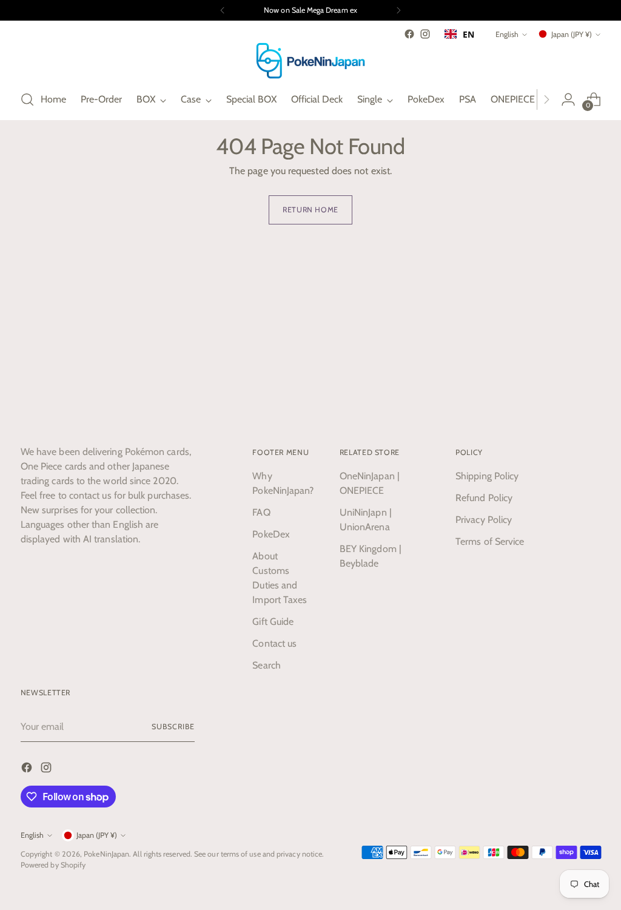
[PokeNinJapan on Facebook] (409, 34)
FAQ (261, 512)
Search (266, 665)
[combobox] (459, 34)
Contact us (274, 643)
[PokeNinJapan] (310, 60)
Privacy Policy (483, 519)
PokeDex (271, 534)
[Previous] (222, 10)
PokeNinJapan (106, 853)
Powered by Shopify (53, 864)
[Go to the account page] (568, 99)
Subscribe (173, 726)
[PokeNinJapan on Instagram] (425, 34)
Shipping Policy (487, 476)
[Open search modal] (27, 99)
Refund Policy (483, 498)
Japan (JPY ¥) (571, 34)
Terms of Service (489, 541)
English (507, 34)
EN (468, 34)
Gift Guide (273, 621)
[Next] (398, 10)
